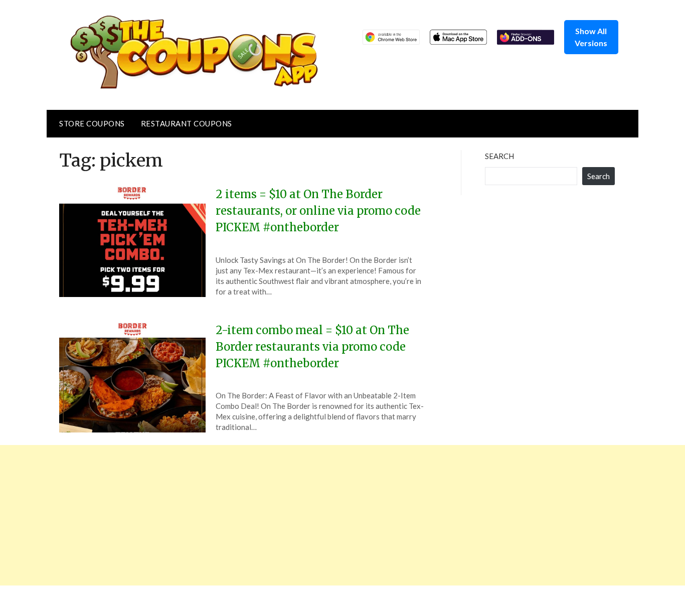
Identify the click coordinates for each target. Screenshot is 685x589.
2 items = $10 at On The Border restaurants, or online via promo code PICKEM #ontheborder (318, 210)
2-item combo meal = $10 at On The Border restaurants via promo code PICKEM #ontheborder (312, 346)
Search (499, 156)
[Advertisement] (301, 515)
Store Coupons (92, 123)
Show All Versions (591, 37)
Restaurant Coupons (186, 123)
